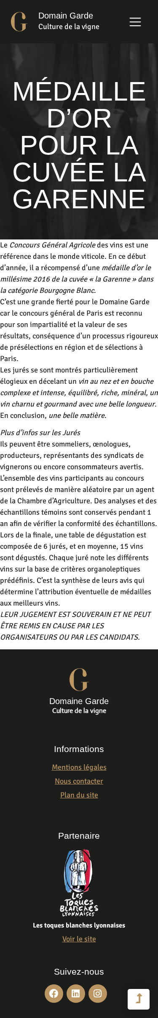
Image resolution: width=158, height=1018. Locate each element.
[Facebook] (54, 993)
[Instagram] (97, 993)
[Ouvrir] (135, 22)
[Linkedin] (76, 993)
